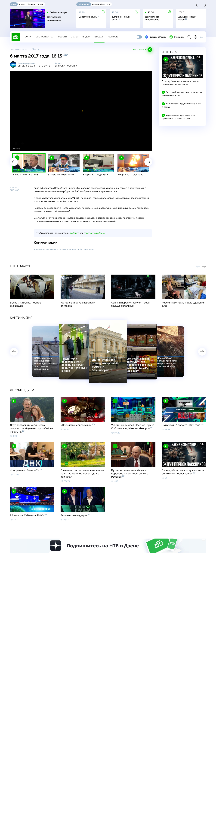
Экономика (179, 37)
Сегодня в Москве (158, 37)
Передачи (99, 37)
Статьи (75, 37)
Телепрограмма (44, 37)
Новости (62, 37)
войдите (74, 233)
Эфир (28, 37)
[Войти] (195, 37)
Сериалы (113, 37)
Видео (86, 37)
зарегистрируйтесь (94, 233)
